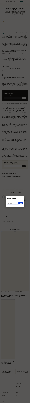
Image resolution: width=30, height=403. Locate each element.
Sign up (21, 203)
